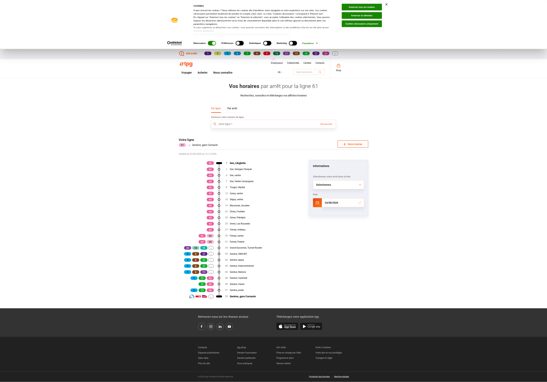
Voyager (186, 72)
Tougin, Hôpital (237, 187)
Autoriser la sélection (361, 15)
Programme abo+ (285, 358)
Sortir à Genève (323, 347)
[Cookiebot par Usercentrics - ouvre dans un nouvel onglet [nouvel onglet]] (174, 43)
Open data (203, 358)
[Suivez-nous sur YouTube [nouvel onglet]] (229, 326)
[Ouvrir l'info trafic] (273, 59)
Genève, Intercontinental (242, 266)
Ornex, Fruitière (237, 211)
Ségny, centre (236, 199)
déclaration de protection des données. (269, 34)
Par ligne (216, 108)
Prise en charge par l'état (288, 352)
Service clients (283, 363)
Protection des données (319, 376)
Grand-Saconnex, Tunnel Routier (246, 247)
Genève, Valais (237, 284)
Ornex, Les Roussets (240, 223)
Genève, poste (237, 290)
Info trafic (281, 347)
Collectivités (293, 63)
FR (281, 72)
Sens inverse (354, 144)
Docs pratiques (244, 363)
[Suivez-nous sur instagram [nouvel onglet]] (210, 326)
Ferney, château (237, 229)
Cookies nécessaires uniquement (361, 24)
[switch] (240, 43)
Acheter (203, 72)
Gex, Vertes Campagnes (242, 181)
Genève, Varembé (238, 278)
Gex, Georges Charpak (241, 169)
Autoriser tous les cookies (362, 7)
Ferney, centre (236, 235)
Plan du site (204, 363)
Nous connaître (222, 72)
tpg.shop (241, 347)
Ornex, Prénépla (237, 217)
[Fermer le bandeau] (386, 4)
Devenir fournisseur (247, 352)
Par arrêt (232, 108)
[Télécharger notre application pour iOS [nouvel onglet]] (287, 326)
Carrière (307, 63)
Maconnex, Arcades (239, 205)
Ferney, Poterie (237, 241)
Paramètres (308, 43)
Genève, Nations (238, 272)
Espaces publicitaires (208, 352)
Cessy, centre (236, 193)
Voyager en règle (324, 358)
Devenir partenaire (246, 358)
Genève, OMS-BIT (238, 254)
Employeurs (277, 63)
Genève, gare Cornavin (243, 296)
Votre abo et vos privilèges (329, 352)
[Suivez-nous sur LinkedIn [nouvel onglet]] (220, 326)
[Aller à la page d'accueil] (186, 64)
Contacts (319, 63)
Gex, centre (235, 175)
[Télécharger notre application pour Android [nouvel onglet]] (311, 326)
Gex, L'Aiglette (238, 163)
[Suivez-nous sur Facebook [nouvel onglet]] (201, 326)
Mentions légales (341, 376)
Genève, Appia (237, 260)
